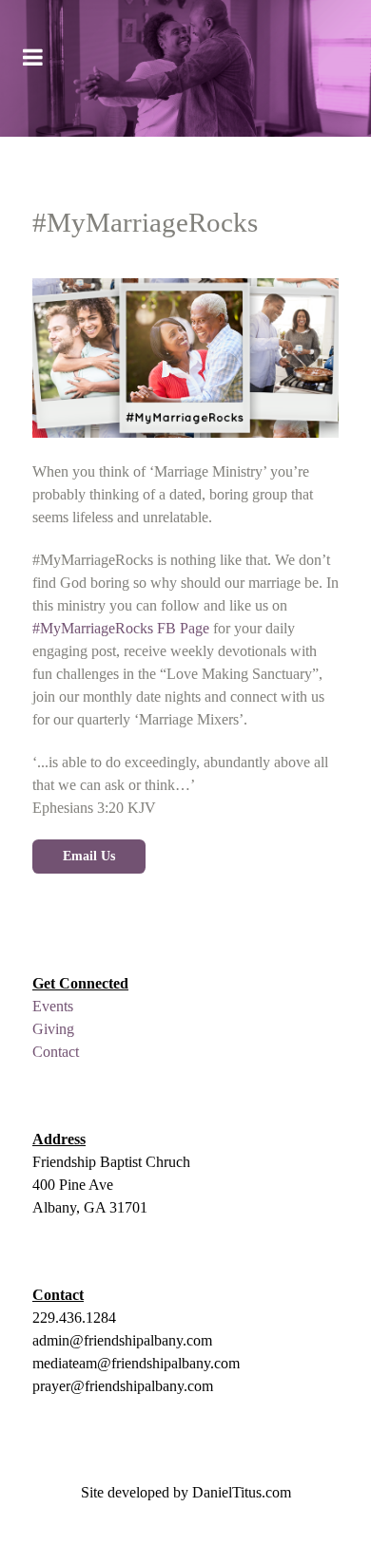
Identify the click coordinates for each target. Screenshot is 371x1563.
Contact (55, 1052)
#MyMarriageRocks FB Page (120, 628)
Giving (53, 1029)
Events (52, 1006)
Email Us (89, 855)
